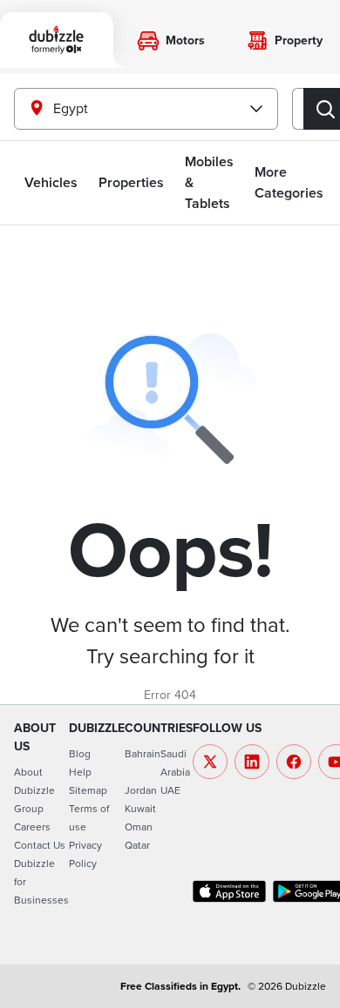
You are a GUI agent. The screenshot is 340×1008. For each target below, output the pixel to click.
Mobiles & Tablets (209, 182)
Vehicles (51, 182)
